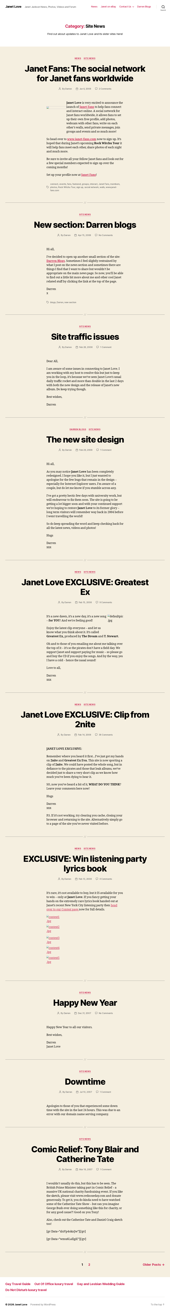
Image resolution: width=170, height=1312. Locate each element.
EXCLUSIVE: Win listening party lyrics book (85, 863)
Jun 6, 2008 (85, 88)
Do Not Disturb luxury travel (25, 1290)
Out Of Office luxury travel (53, 1284)
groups (85, 184)
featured (76, 184)
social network (91, 187)
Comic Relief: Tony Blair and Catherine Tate (85, 1154)
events (62, 184)
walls (102, 187)
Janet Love (13, 6)
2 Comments (105, 88)
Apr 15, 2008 (84, 235)
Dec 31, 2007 (84, 1013)
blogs (53, 302)
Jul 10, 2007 (86, 1092)
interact (93, 184)
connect (54, 184)
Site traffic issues (85, 336)
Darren (68, 88)
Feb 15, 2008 (85, 602)
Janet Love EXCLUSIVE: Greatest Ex (85, 587)
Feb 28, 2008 (86, 347)
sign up (79, 187)
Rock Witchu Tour (66, 187)
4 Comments (105, 879)
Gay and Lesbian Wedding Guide (101, 1284)
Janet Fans (88, 175)
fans (69, 184)
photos (53, 187)
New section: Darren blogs (85, 225)
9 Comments (105, 602)
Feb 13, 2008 (85, 879)
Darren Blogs (144, 6)
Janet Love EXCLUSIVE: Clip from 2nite (85, 719)
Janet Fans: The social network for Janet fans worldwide (85, 73)
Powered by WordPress (43, 1304)
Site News (89, 58)
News (94, 6)
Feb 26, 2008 (85, 450)
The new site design (85, 439)
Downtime (85, 1081)
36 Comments (106, 734)
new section (70, 302)
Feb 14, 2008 (84, 734)
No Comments (106, 235)
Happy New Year (85, 1002)
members (115, 184)
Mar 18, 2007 (85, 1169)
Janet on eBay (108, 6)
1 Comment (105, 347)
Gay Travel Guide (17, 1284)
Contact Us (125, 6)
